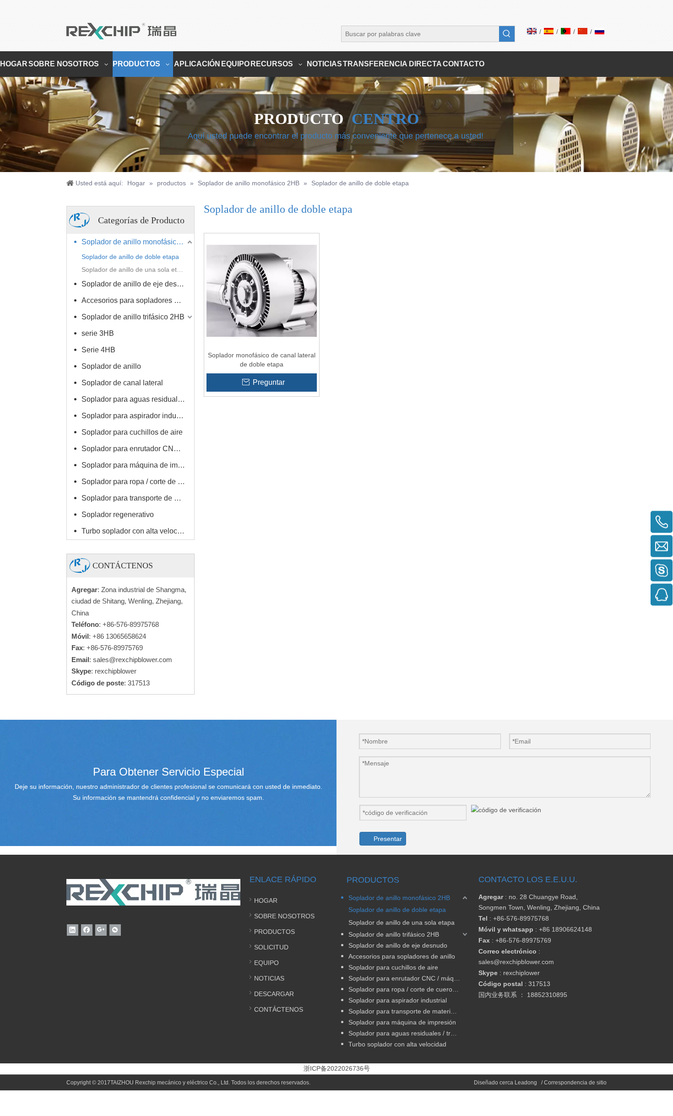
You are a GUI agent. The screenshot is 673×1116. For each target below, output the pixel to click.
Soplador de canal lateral (122, 383)
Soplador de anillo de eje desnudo (137, 284)
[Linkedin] (72, 930)
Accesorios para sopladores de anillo (137, 300)
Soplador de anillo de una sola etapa (134, 269)
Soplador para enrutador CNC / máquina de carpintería (137, 449)
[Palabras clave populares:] (507, 34)
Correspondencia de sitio (575, 1082)
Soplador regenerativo (117, 514)
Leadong (526, 1082)
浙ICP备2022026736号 (337, 1068)
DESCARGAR (274, 993)
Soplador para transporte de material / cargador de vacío (137, 498)
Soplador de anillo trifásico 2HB (133, 317)
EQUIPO (266, 962)
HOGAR (265, 900)
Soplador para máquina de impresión (137, 465)
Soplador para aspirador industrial (136, 416)
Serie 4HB (98, 350)
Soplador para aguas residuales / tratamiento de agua (137, 399)
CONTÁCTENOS (278, 1009)
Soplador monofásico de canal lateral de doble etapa (261, 359)
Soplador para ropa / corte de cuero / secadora (137, 481)
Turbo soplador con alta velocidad (136, 531)
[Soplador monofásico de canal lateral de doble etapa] (261, 290)
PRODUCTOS (274, 931)
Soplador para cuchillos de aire (132, 432)
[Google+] (101, 930)
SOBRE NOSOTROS (284, 916)
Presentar (388, 838)
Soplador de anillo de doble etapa (130, 256)
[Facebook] (86, 930)
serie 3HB (97, 333)
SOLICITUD (271, 947)
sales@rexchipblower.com (132, 659)
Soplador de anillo (111, 366)
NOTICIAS (269, 978)
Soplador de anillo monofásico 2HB (137, 242)
